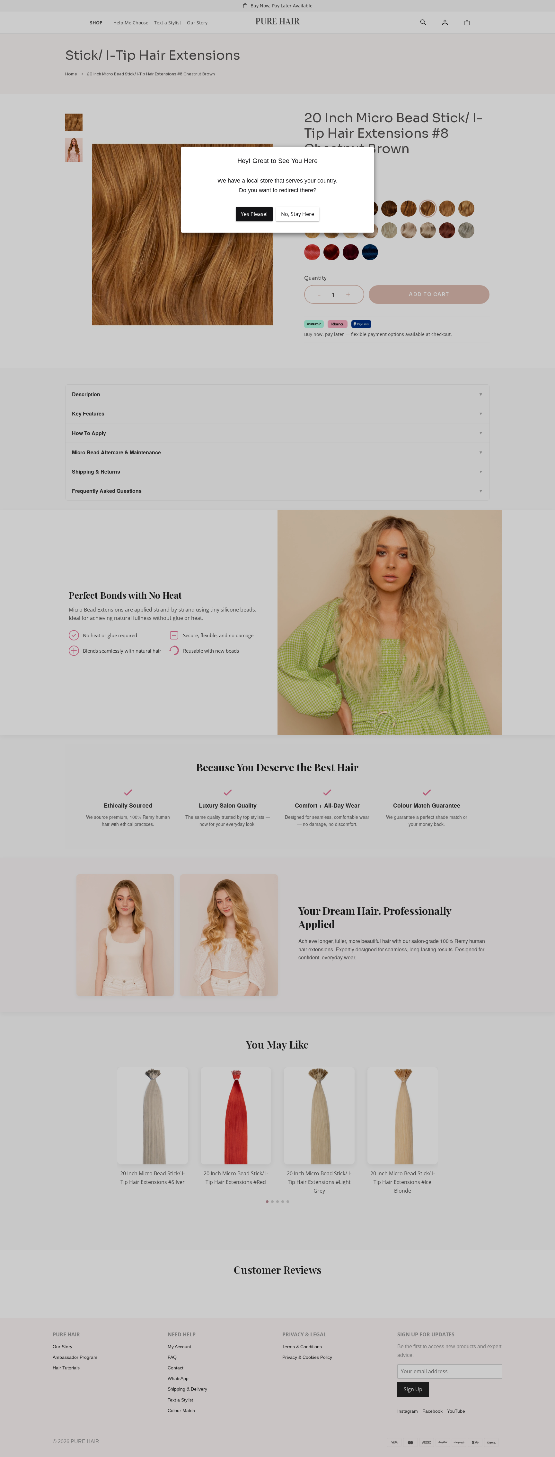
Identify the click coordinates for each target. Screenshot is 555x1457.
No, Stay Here (297, 214)
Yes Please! (254, 214)
